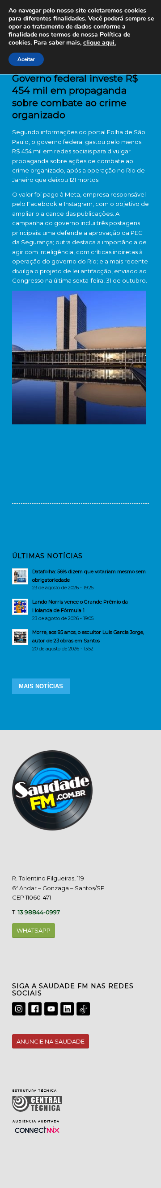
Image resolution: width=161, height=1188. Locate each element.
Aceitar (26, 59)
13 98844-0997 (39, 912)
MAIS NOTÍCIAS (41, 686)
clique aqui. (99, 42)
